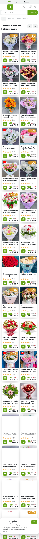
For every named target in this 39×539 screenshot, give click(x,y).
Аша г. (26, 2)
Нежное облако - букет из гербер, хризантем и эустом (10, 243)
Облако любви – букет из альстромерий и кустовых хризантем (10, 212)
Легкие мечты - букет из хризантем (10, 147)
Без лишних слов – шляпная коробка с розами (28, 307)
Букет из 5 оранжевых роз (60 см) (10, 116)
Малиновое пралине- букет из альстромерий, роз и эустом (10, 434)
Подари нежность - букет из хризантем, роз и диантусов (28, 212)
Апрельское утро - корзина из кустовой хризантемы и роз (28, 243)
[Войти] (35, 7)
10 (13, 501)
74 (13, 279)
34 (31, 406)
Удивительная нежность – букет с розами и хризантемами (10, 307)
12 (13, 152)
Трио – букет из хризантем (28, 179)
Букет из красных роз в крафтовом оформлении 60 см (10, 275)
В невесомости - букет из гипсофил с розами (28, 370)
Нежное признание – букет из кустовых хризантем (28, 498)
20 (31, 374)
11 (13, 215)
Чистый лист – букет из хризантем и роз (10, 52)
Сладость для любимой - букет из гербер (10, 402)
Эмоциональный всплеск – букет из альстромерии (28, 53)
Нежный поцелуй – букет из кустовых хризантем (28, 116)
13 (31, 152)
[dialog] (24, 7)
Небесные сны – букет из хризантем (28, 275)
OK (34, 522)
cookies (14, 521)
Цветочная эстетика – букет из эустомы (28, 466)
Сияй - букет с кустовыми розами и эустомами (10, 466)
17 (13, 183)
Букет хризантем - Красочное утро (10, 497)
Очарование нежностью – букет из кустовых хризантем (10, 370)
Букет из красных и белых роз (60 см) (28, 402)
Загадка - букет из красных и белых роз (10, 339)
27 (31, 501)
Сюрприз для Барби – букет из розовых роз (28, 148)
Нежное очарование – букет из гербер (28, 434)
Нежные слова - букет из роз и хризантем (10, 180)
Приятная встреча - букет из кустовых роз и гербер (28, 339)
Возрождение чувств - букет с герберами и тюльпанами (10, 84)
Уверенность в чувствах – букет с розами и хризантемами (28, 84)
